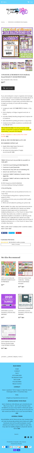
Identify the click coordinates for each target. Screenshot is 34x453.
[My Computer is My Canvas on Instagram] (31, 437)
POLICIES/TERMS (17, 382)
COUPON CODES (26, 227)
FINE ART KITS (8, 125)
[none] (5, 65)
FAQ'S (17, 373)
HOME (17, 369)
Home (3, 22)
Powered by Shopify (16, 444)
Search (16, 434)
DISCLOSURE (17, 379)
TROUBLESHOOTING (17, 377)
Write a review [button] (16, 244)
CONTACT (17, 371)
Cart (31, 2)
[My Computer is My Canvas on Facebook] (25, 437)
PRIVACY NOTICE (17, 384)
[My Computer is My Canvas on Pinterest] (28, 437)
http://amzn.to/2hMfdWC (10, 148)
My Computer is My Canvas (18, 442)
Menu (5, 2)
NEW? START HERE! (6, 228)
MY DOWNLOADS (17, 375)
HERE (24, 140)
